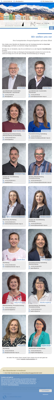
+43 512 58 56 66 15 (36, 180)
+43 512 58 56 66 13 (36, 309)
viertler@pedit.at (9, 139)
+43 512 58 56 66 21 (10, 180)
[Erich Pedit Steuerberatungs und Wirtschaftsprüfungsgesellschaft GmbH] (16, 24)
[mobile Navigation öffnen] (51, 28)
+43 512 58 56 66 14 (36, 136)
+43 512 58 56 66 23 (10, 137)
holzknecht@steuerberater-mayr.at (14, 223)
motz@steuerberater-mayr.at (12, 266)
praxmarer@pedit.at (10, 309)
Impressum (45, 394)
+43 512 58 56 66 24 (10, 307)
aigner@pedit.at (35, 268)
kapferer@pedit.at (35, 311)
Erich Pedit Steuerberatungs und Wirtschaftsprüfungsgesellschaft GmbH (23, 373)
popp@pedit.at (8, 182)
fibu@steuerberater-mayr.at (12, 352)
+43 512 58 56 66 (9, 94)
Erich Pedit (47, 44)
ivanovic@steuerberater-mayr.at (39, 225)
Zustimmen (45, 390)
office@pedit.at (9, 96)
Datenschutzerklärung (13, 384)
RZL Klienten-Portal (48, 1)
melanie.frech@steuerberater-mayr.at (40, 138)
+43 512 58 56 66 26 (36, 223)
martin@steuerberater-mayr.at (38, 96)
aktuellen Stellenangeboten (28, 359)
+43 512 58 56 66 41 (10, 222)
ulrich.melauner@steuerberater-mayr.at (41, 182)
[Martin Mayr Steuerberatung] (38, 24)
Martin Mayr (7, 46)
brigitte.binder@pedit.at (37, 352)
